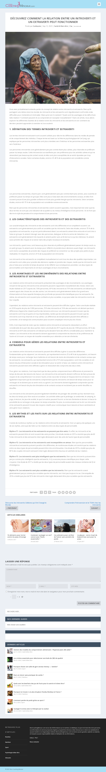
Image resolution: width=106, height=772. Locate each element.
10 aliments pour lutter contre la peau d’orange (16, 536)
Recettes (7, 737)
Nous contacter (34, 742)
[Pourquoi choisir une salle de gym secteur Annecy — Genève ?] (10, 668)
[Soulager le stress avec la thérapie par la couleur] (10, 710)
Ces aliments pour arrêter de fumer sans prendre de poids (64, 537)
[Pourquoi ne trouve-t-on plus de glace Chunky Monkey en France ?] (10, 693)
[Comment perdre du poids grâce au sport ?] (10, 701)
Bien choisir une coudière (16, 625)
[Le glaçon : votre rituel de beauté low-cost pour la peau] (88, 525)
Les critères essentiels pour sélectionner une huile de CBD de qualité (38, 658)
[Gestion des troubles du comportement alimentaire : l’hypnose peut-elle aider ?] (10, 651)
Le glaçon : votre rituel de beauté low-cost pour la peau (87, 537)
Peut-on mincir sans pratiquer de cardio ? (29, 675)
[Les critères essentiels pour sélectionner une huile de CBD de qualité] (10, 659)
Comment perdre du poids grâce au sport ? (29, 700)
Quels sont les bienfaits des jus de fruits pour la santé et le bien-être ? (39, 683)
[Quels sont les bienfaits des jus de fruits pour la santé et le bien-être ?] (10, 684)
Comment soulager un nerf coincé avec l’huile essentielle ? (41, 537)
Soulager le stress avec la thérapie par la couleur (31, 709)
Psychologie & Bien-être (12, 752)
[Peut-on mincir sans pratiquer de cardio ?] (10, 676)
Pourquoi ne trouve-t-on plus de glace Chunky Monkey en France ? (37, 692)
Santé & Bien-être (61, 26)
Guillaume (37, 26)
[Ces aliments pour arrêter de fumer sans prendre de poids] (64, 525)
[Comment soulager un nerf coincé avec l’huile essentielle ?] (41, 525)
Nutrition (24, 677)
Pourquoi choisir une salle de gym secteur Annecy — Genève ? (36, 667)
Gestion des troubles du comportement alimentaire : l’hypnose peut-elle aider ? (42, 650)
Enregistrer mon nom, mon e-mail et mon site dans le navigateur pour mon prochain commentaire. (46, 591)
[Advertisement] (25, 178)
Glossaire (8, 758)
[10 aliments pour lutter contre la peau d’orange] (18, 525)
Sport (23, 669)
